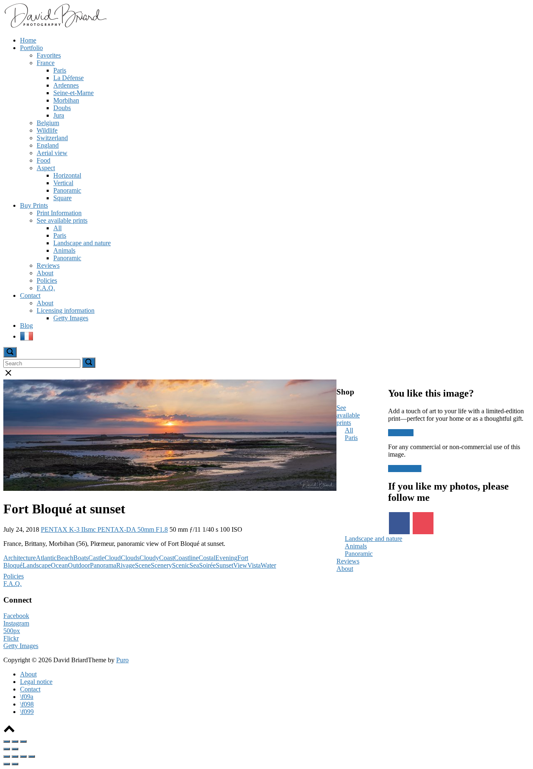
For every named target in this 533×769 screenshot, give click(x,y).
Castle (96, 557)
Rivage (125, 565)
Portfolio (31, 47)
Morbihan (66, 100)
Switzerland (52, 137)
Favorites (49, 55)
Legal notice (36, 681)
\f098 (27, 704)
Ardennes (66, 85)
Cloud (113, 557)
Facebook (16, 615)
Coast (166, 557)
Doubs (62, 107)
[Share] (15, 756)
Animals (64, 250)
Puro (122, 659)
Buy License (404, 468)
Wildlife (47, 130)
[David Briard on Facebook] (399, 523)
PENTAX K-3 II (63, 529)
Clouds (130, 557)
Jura (58, 115)
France (46, 62)
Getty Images (70, 318)
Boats (80, 557)
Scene (143, 565)
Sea (194, 565)
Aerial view (52, 152)
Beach (65, 557)
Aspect (46, 167)
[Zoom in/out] (23, 741)
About (45, 272)
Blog (26, 325)
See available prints (62, 220)
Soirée (207, 565)
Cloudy (149, 557)
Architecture (19, 557)
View (240, 565)
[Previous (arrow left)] (6, 749)
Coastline (186, 557)
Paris (59, 70)
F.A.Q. (46, 288)
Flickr (11, 638)
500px (11, 630)
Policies (47, 280)
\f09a (26, 696)
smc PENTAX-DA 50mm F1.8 (126, 529)
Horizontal (67, 175)
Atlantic (46, 557)
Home (28, 40)
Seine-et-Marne (73, 92)
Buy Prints (34, 205)
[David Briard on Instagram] (423, 523)
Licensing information (66, 310)
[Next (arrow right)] (15, 749)
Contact (30, 295)
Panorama (103, 565)
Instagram (16, 623)
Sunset (224, 565)
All (57, 227)
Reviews (48, 265)
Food (43, 160)
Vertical (63, 182)
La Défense (68, 77)
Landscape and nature (82, 242)
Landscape (36, 565)
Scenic (180, 565)
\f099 (27, 711)
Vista (254, 565)
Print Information (59, 212)
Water (268, 565)
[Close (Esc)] (6, 741)
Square (62, 197)
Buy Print (400, 432)
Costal (207, 557)
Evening (226, 557)
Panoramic (67, 190)
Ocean (59, 565)
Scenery (161, 565)
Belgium (48, 122)
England (48, 145)
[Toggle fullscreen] (15, 741)
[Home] (55, 26)
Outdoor (79, 565)
